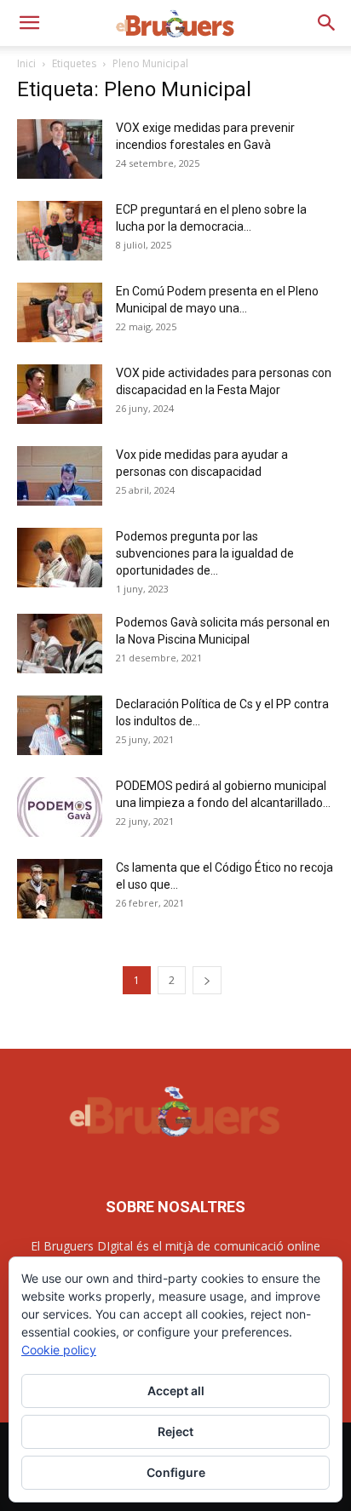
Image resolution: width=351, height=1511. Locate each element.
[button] (29, 23)
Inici (26, 63)
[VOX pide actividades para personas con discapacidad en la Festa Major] (59, 394)
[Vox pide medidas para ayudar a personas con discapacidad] (59, 476)
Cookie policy (58, 1349)
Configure (176, 1472)
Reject (175, 1431)
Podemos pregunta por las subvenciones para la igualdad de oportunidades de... (205, 553)
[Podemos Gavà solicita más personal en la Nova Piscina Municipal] (59, 643)
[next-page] (207, 980)
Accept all (175, 1390)
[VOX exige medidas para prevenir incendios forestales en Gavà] (59, 149)
